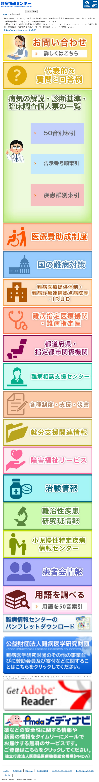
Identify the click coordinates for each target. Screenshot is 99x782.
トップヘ (6, 771)
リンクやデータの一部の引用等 (62, 771)
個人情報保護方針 (42, 771)
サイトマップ (17, 771)
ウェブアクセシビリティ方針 (85, 771)
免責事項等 (6, 775)
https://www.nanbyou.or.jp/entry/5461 (20, 30)
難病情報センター (17, 5)
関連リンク (29, 771)
